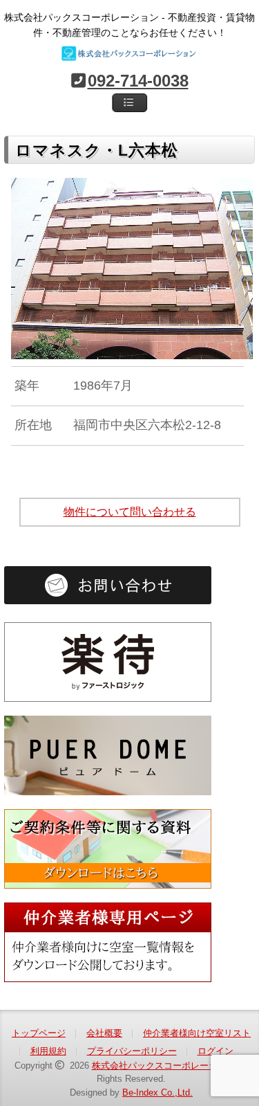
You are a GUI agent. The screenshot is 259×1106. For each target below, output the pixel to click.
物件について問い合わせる (130, 512)
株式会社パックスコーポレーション (164, 1065)
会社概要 (104, 1033)
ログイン (215, 1051)
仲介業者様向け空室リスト (197, 1033)
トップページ (39, 1033)
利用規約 (48, 1051)
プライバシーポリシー (132, 1051)
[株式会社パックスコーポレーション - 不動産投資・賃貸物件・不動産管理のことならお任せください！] (130, 53)
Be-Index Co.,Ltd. (157, 1092)
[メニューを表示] (130, 102)
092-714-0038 (138, 80)
